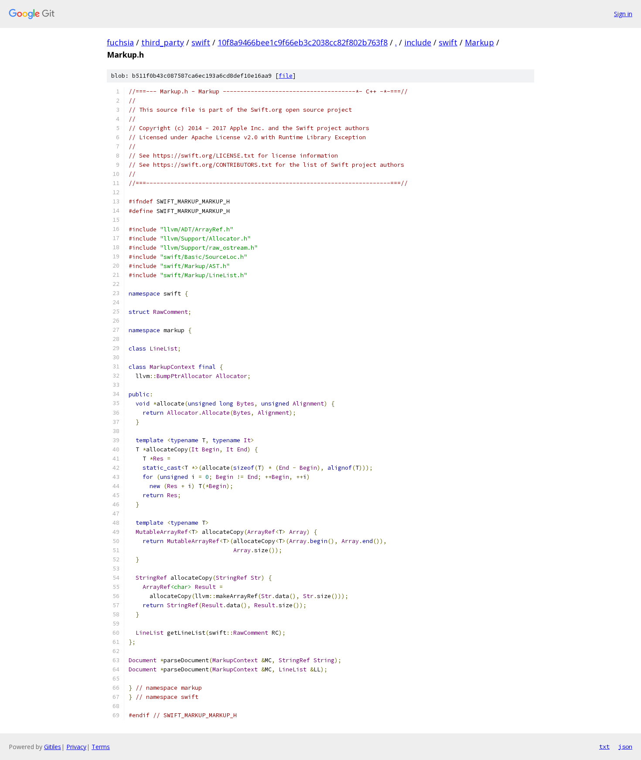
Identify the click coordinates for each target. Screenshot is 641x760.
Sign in (623, 14)
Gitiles (52, 747)
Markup (479, 42)
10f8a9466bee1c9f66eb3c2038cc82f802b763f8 (303, 42)
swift (200, 42)
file (286, 75)
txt (604, 746)
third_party (162, 42)
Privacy (76, 747)
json (625, 746)
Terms (101, 747)
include (417, 42)
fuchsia (120, 42)
